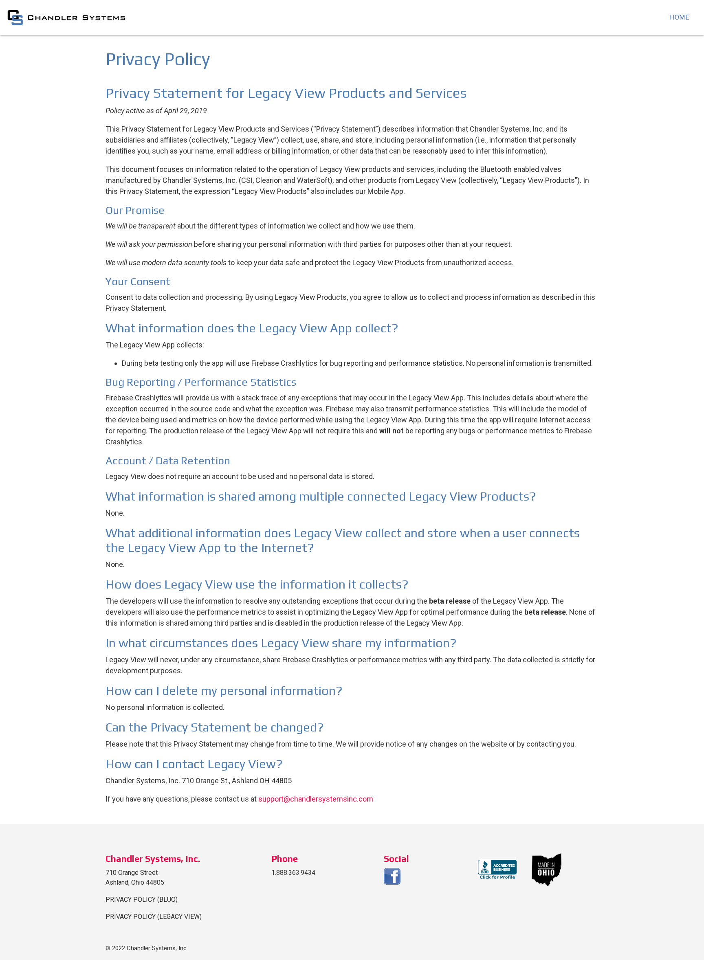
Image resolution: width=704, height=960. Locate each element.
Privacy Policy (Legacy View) (154, 916)
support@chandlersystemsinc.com (315, 799)
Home (679, 17)
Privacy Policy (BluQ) (142, 899)
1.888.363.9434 (293, 873)
